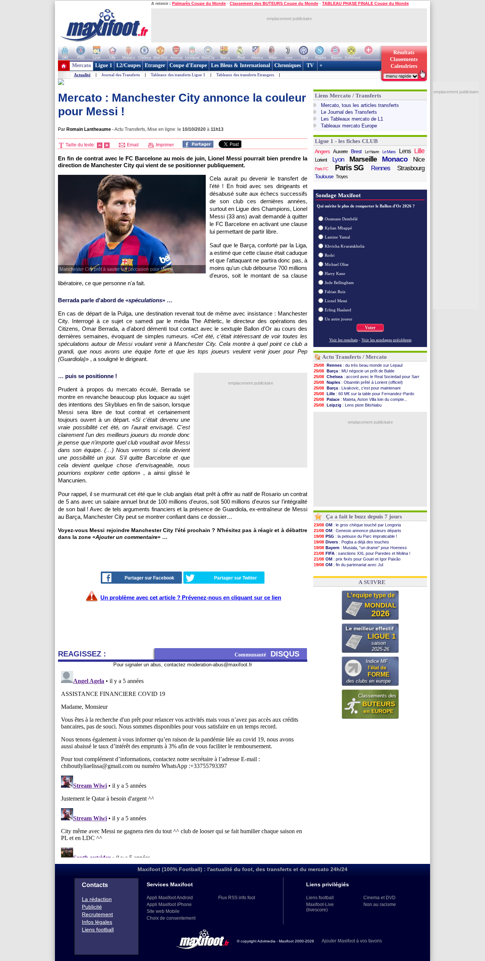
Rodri (330, 255)
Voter (370, 327)
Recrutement (97, 914)
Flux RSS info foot (236, 897)
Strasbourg (410, 168)
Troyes (341, 176)
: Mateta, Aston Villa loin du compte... (360, 399)
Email (132, 145)
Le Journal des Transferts (349, 112)
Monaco (395, 159)
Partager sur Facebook (149, 578)
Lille (419, 151)
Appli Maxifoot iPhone (169, 904)
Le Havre (372, 151)
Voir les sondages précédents (386, 340)
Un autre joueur (338, 319)
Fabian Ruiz (335, 291)
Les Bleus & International (240, 65)
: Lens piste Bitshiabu (348, 405)
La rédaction (97, 899)
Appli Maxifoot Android (170, 897)
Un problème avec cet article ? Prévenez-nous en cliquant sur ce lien (190, 597)
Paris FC (321, 168)
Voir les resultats (343, 340)
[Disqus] (182, 762)
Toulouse (324, 176)
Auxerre (340, 151)
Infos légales (97, 922)
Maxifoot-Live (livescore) (320, 907)
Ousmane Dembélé (341, 219)
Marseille (363, 159)
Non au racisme (379, 904)
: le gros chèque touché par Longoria (357, 525)
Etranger (155, 65)
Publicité (92, 907)
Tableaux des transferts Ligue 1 (178, 74)
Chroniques (287, 65)
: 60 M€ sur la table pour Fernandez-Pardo (364, 393)
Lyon (338, 159)
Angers (322, 151)
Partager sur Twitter (235, 578)
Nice (418, 159)
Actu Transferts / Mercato (354, 357)
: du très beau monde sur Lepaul (358, 365)
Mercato (81, 65)
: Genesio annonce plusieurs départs (357, 530)
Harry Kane (335, 273)
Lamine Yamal (337, 237)
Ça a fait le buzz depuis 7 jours (364, 516)
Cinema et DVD (379, 897)
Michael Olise (337, 264)
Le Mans (389, 151)
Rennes (380, 168)
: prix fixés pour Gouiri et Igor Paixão (357, 559)
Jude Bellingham (339, 282)
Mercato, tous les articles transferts (360, 105)
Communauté (267, 654)
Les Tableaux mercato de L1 (352, 119)
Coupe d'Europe (188, 65)
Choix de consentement (171, 918)
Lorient (321, 160)
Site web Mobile (163, 911)
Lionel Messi (336, 300)
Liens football (98, 929)
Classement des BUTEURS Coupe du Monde (274, 3)
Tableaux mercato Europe (349, 126)
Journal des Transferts (121, 74)
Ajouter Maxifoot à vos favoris (352, 941)
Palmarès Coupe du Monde (199, 3)
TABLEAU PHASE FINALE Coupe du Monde (365, 3)
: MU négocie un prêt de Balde (354, 371)
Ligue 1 (103, 65)
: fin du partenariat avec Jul (348, 564)
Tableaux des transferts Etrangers (245, 74)
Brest (356, 151)
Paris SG (349, 167)
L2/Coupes (128, 65)
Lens (405, 151)
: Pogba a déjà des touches (351, 542)
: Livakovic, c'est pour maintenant (357, 388)
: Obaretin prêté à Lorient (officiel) (358, 382)
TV (310, 65)
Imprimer (164, 145)
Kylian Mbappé (338, 228)
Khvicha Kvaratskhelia (345, 246)
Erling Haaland (338, 310)
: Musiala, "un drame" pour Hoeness (360, 547)
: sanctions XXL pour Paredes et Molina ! (362, 553)
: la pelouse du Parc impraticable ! (355, 536)
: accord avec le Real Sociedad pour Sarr (366, 376)
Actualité (82, 74)
